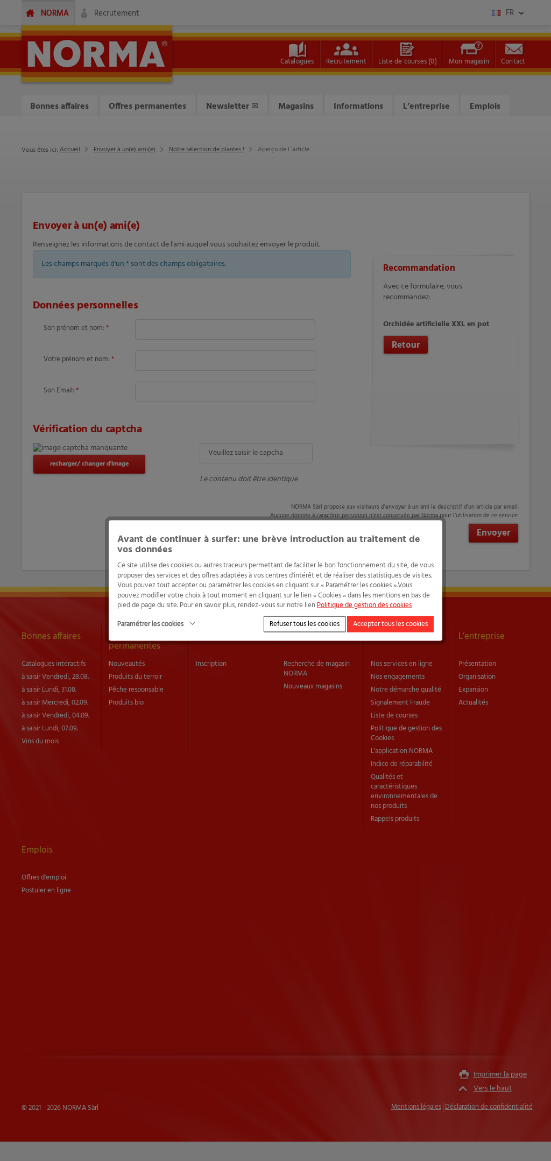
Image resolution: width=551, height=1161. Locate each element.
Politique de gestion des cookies (364, 605)
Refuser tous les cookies (305, 623)
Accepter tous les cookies (390, 623)
